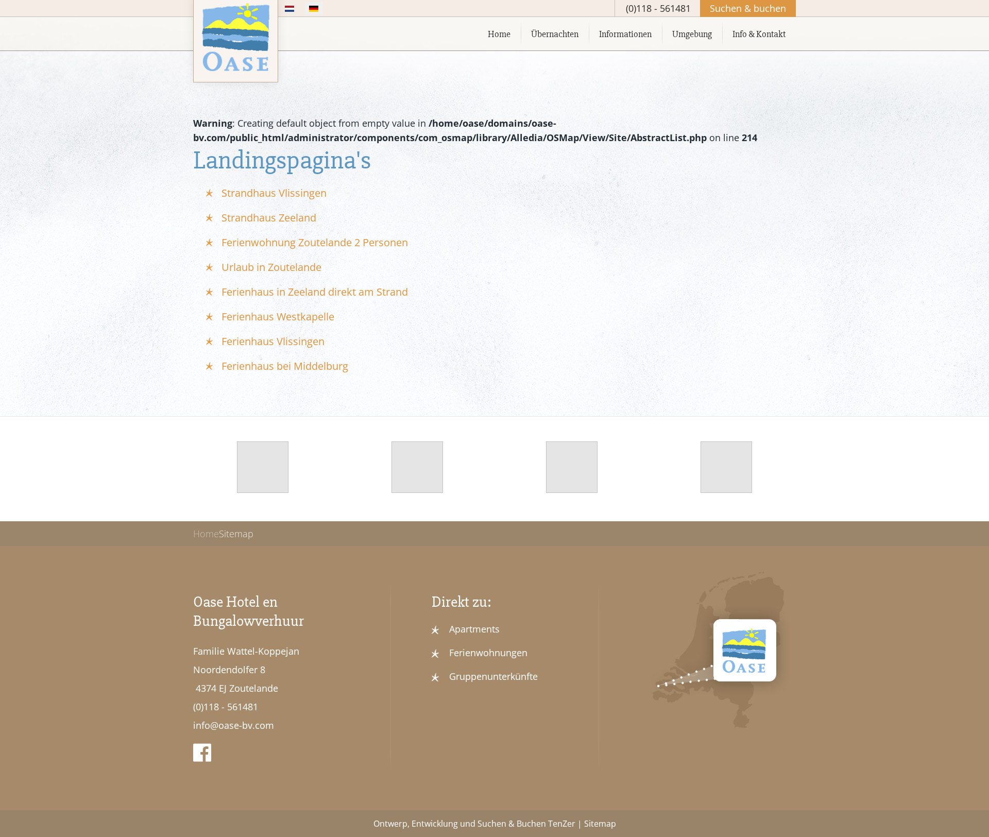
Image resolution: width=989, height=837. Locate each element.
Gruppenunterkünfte (493, 676)
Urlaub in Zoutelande (271, 267)
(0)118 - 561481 (225, 707)
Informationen (625, 34)
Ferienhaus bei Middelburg (284, 366)
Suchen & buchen (748, 8)
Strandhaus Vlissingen (274, 193)
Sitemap (600, 823)
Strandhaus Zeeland (268, 218)
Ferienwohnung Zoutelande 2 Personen (314, 242)
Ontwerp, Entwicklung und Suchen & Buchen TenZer (474, 823)
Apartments (474, 629)
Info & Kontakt (759, 34)
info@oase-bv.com (233, 725)
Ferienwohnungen (488, 652)
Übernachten (554, 34)
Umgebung (692, 34)
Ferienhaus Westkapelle (277, 316)
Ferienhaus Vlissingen (273, 341)
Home (499, 34)
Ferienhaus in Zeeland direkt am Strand (314, 292)
